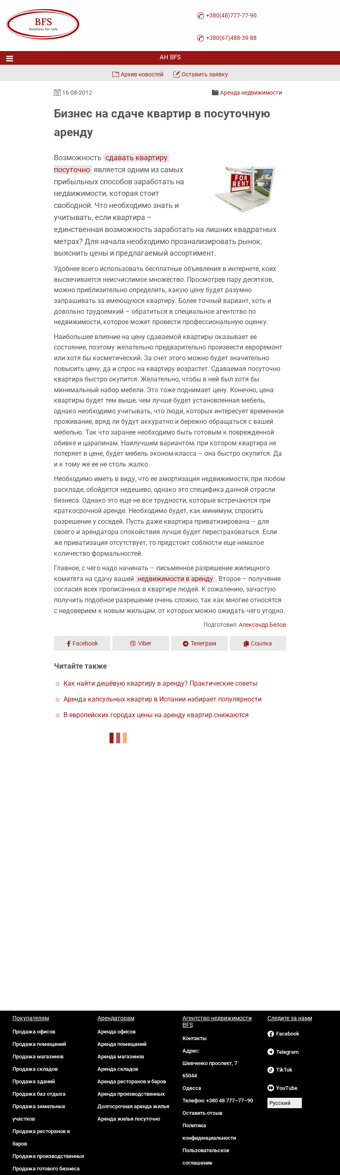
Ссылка (261, 643)
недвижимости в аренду (175, 579)
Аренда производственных (131, 1094)
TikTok (284, 1070)
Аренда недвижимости (251, 92)
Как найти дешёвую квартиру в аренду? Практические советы (160, 683)
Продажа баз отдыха (39, 1094)
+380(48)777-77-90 (231, 15)
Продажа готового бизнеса (46, 1168)
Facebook (85, 643)
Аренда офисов (116, 1031)
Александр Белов (262, 624)
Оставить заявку (205, 74)
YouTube (286, 1088)
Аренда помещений (121, 1044)
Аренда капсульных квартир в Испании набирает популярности (162, 699)
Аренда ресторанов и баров (131, 1081)
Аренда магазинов (120, 1056)
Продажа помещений (39, 1044)
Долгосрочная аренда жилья (133, 1106)
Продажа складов (35, 1069)
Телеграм (203, 643)
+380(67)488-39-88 (231, 37)
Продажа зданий (33, 1081)
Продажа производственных (48, 1156)
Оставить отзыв (202, 1113)
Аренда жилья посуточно (128, 1119)
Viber (144, 643)
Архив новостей (142, 74)
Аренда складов (117, 1069)
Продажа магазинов (37, 1056)
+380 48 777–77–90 (229, 1100)
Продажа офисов (33, 1031)
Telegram (287, 1052)
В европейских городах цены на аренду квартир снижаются (156, 715)
